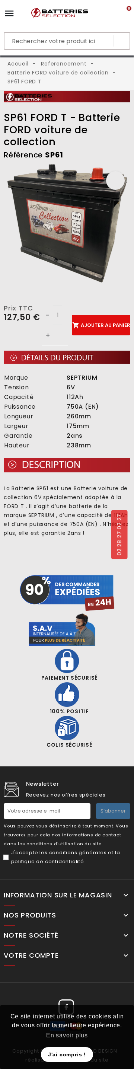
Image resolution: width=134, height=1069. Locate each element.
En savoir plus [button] (67, 1035)
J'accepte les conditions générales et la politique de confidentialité (65, 857)
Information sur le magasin (58, 895)
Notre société (31, 935)
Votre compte (31, 955)
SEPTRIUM (82, 377)
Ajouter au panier (101, 325)
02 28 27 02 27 (119, 534)
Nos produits (30, 915)
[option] (67, 225)
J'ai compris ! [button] (67, 1054)
